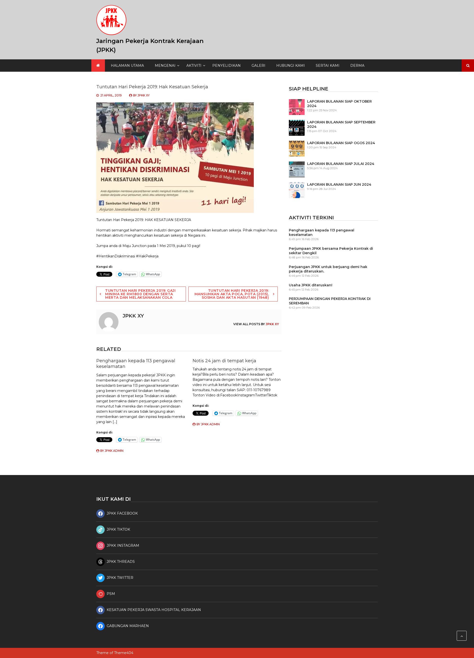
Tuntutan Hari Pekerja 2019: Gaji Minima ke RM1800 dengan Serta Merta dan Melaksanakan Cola (140, 294)
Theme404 (123, 653)
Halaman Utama (127, 65)
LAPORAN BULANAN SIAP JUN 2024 (339, 184)
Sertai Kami (327, 65)
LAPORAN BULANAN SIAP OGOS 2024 (341, 143)
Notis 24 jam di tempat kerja (224, 360)
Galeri (258, 65)
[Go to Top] (462, 636)
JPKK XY (144, 95)
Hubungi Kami (290, 65)
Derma (357, 65)
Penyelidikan (226, 65)
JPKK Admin (114, 451)
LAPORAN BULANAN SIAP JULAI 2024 (340, 163)
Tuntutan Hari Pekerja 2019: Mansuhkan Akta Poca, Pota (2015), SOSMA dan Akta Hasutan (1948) (232, 294)
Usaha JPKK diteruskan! (310, 285)
